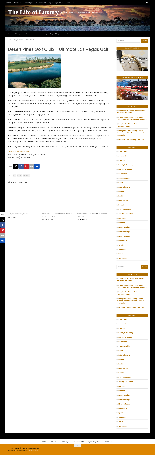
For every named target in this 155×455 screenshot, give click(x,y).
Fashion (121, 196)
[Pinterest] (26, 166)
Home (8, 3)
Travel (120, 254)
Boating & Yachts (125, 169)
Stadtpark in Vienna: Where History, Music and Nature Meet (131, 112)
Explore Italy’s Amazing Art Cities (131, 140)
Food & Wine (123, 201)
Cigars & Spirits (124, 178)
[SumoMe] (37, 166)
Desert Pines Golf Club (18, 151)
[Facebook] (21, 166)
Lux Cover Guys (124, 232)
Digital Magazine (55, 3)
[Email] (31, 166)
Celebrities (122, 174)
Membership (41, 3)
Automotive (122, 156)
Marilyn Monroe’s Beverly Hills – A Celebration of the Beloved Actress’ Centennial (130, 133)
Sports (121, 245)
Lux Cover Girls (124, 227)
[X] (15, 166)
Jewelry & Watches (125, 214)
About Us (69, 3)
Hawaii (121, 205)
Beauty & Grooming (125, 165)
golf (14, 175)
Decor (120, 183)
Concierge (28, 3)
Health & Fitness (124, 209)
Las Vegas (12, 40)
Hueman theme (33, 451)
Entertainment (124, 187)
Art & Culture (123, 152)
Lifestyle (17, 3)
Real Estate (122, 241)
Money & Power (124, 236)
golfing (19, 175)
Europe (121, 192)
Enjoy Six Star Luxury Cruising (19, 214)
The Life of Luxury (33, 12)
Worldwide (30, 40)
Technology (122, 249)
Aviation (121, 160)
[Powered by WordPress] (15, 450)
